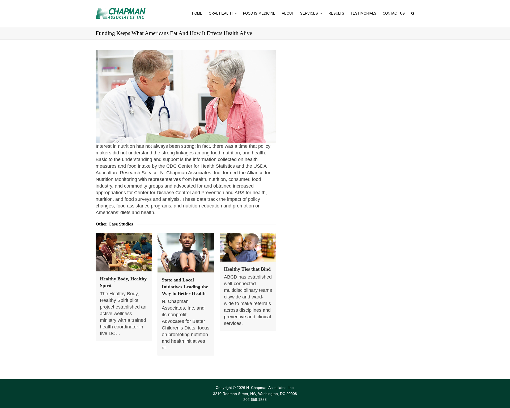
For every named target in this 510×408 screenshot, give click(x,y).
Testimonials (363, 13)
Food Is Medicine (259, 13)
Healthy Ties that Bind (247, 269)
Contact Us (394, 13)
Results (336, 13)
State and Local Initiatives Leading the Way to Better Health (185, 286)
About (288, 13)
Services (309, 13)
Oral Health (221, 13)
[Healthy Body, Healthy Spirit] (124, 252)
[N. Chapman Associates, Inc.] (121, 13)
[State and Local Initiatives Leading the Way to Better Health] (186, 253)
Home (197, 13)
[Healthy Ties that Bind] (248, 247)
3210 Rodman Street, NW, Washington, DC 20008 (255, 394)
